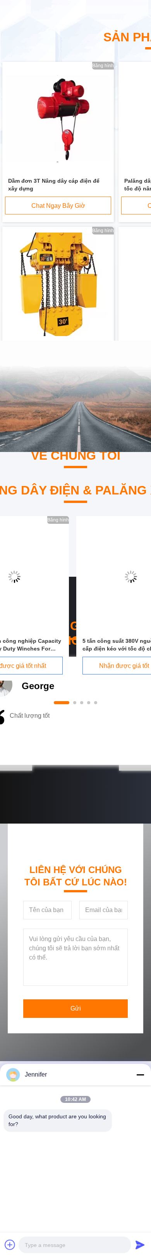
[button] (31, 735)
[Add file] (10, 1244)
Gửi (75, 1008)
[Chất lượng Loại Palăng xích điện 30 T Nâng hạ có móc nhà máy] (58, 284)
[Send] (140, 1244)
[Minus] (140, 1074)
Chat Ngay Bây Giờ (58, 205)
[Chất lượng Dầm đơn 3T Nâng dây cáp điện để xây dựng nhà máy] (58, 119)
